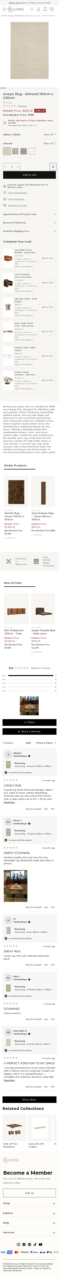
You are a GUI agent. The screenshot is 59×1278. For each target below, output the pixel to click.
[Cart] (51, 9)
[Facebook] (24, 1245)
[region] (29, 705)
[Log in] (38, 9)
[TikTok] (35, 1245)
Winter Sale (14, 3)
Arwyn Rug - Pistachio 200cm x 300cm (33, 834)
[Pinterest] (29, 1245)
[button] (4, 9)
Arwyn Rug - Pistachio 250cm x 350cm (33, 989)
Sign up (29, 1192)
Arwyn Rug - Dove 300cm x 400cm (31, 932)
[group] (15, 561)
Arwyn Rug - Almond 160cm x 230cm (32, 1044)
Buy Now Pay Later (17, 205)
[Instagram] (18, 1245)
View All (49, 134)
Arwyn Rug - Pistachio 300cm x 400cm (33, 766)
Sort (29, 742)
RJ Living (7, 102)
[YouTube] (40, 1245)
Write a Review (35, 732)
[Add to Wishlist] (53, 166)
